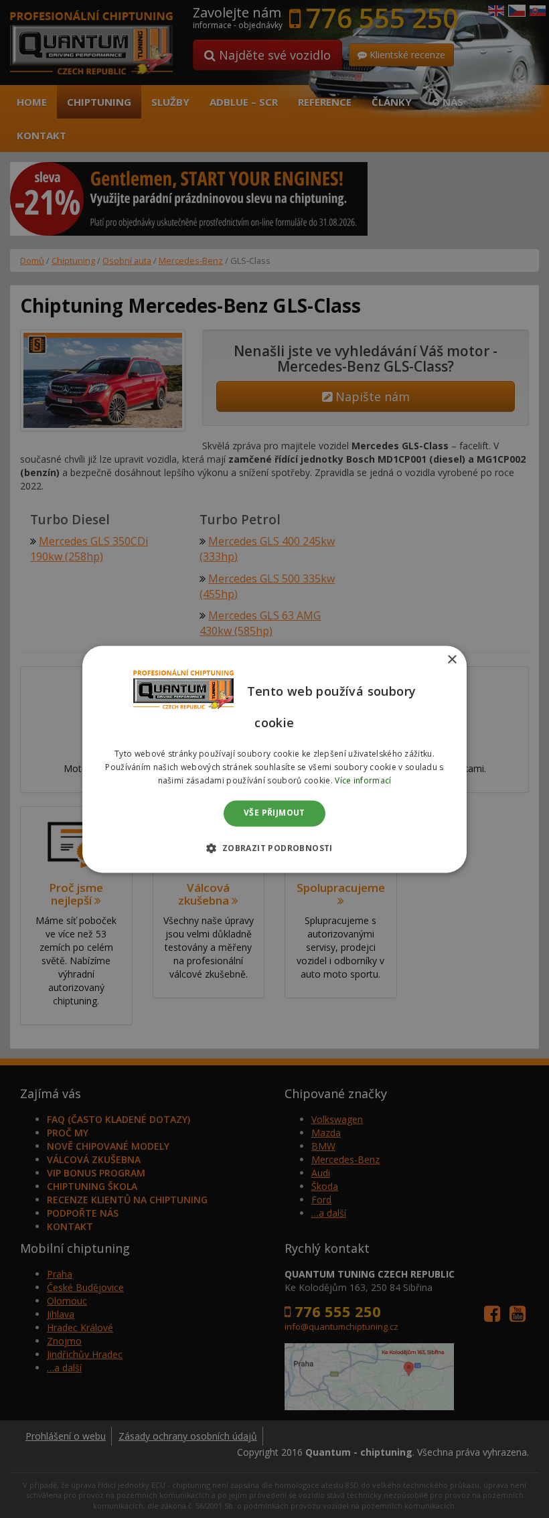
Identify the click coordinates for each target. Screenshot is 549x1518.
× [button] (452, 660)
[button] (274, 848)
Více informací (363, 780)
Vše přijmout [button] (274, 813)
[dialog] (274, 759)
